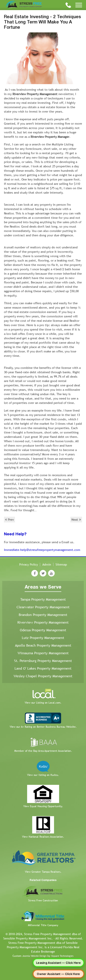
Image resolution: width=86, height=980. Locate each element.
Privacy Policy (28, 564)
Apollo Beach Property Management (43, 645)
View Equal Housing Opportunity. (43, 806)
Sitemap (61, 564)
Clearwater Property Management (43, 607)
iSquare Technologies (62, 956)
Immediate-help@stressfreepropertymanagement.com (42, 550)
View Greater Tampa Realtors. (43, 871)
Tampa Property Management (43, 599)
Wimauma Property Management (43, 653)
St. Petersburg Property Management (43, 661)
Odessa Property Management (43, 630)
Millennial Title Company (43, 925)
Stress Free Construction (43, 900)
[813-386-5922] (68, 5)
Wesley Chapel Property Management (43, 676)
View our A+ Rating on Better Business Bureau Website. (43, 726)
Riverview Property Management (43, 622)
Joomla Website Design (34, 956)
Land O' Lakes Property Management (43, 668)
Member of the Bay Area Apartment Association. (43, 750)
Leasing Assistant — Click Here (58, 962)
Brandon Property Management (43, 615)
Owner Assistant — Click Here (58, 974)
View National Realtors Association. (43, 836)
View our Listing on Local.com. (43, 702)
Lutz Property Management (43, 638)
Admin (46, 564)
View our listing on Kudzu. (43, 775)
